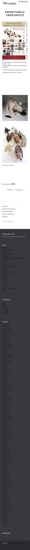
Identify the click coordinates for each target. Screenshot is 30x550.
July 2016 (4, 442)
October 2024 (6, 330)
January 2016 (6, 453)
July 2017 (4, 423)
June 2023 (5, 352)
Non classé (5, 308)
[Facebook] (24, 546)
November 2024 (6, 328)
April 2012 (5, 518)
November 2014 (6, 483)
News (3, 282)
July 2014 (4, 490)
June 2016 (5, 444)
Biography (5, 256)
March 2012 (5, 520)
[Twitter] (26, 546)
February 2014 (6, 500)
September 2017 (6, 419)
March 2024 (5, 339)
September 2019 (6, 389)
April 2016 (5, 449)
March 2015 (5, 475)
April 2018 (5, 408)
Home (4, 278)
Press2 (4, 286)
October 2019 (6, 386)
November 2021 (6, 363)
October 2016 (6, 436)
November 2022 (6, 354)
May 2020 (5, 380)
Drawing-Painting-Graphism (8, 209)
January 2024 (6, 343)
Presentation (5, 284)
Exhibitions (5, 216)
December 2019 (6, 384)
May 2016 (5, 447)
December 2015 (6, 455)
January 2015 (6, 479)
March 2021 (5, 369)
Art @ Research (6, 254)
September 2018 (6, 404)
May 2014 (5, 494)
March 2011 (5, 524)
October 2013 (6, 507)
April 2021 (5, 367)
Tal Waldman (10, 543)
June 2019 (5, 391)
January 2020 (6, 382)
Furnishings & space (7, 273)
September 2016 (6, 438)
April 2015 (5, 472)
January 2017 (6, 429)
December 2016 (6, 432)
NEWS (4, 306)
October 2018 (6, 401)
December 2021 (6, 361)
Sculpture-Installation (7, 211)
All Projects (4, 206)
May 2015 (5, 470)
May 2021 (5, 365)
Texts (3, 290)
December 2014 (6, 481)
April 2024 (5, 337)
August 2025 (5, 326)
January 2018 (6, 412)
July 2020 (4, 376)
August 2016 (5, 440)
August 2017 (5, 421)
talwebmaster (19, 189)
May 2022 (5, 358)
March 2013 (5, 511)
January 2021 (6, 371)
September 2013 (6, 509)
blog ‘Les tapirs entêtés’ (7, 165)
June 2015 (5, 468)
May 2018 (5, 406)
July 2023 (4, 350)
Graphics (4, 275)
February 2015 (6, 477)
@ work (4, 247)
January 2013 (6, 513)
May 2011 (5, 522)
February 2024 (6, 341)
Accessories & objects (8, 250)
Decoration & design (7, 265)
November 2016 (6, 434)
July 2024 (4, 335)
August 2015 (5, 464)
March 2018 (5, 410)
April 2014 (5, 496)
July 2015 (4, 466)
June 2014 (5, 492)
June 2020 (5, 378)
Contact (4, 262)
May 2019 (5, 393)
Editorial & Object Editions (8, 214)
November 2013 (6, 505)
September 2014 (6, 485)
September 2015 (6, 462)
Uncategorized (6, 313)
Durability (5, 269)
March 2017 (5, 427)
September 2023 (6, 348)
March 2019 (5, 395)
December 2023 (6, 345)
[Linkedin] (22, 546)
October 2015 (6, 459)
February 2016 (6, 451)
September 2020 (6, 373)
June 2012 (5, 515)
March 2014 (5, 498)
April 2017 (5, 425)
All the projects (6, 252)
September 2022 (6, 356)
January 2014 (6, 502)
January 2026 (6, 324)
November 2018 (6, 399)
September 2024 (6, 333)
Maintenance (5, 280)
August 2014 (5, 487)
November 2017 (6, 416)
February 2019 (6, 397)
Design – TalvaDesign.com (8, 221)
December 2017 (6, 414)
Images (4, 302)
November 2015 (6, 457)
